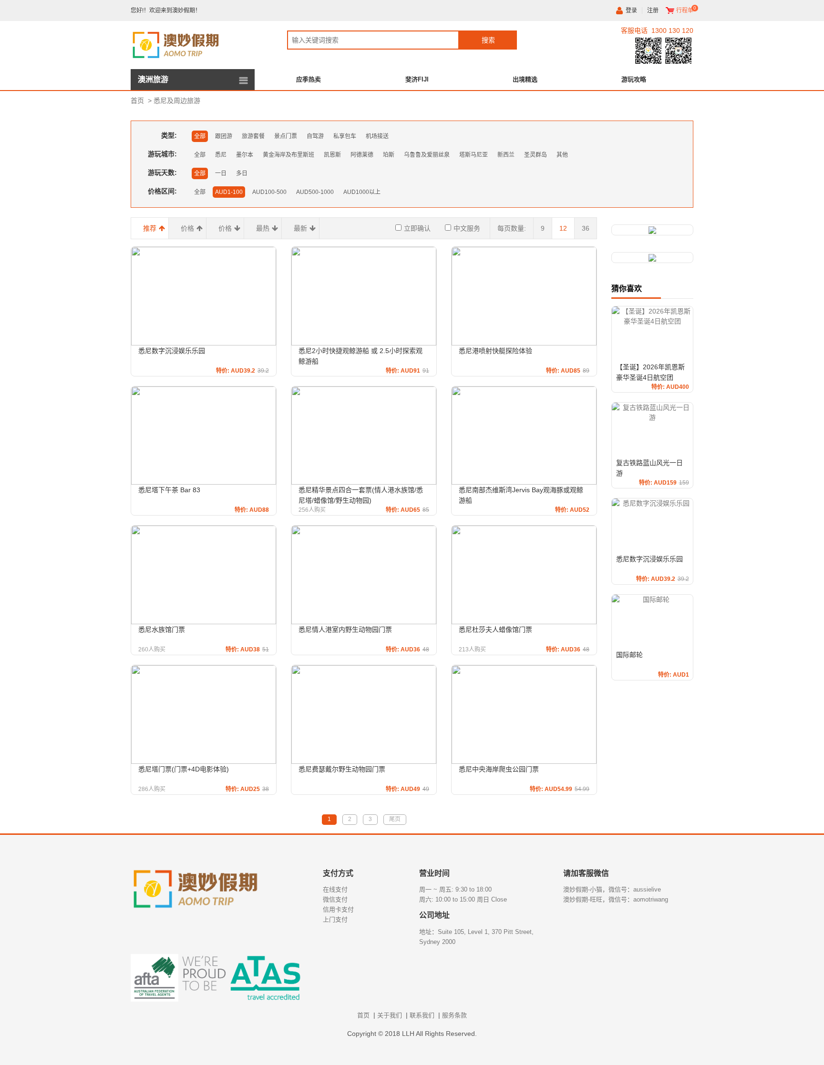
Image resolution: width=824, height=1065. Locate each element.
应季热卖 (308, 79)
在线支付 (335, 889)
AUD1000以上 (362, 192)
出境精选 (525, 79)
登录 (631, 10)
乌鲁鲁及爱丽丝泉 (427, 155)
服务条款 (454, 1015)
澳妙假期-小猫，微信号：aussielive (612, 889)
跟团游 (223, 136)
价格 (187, 228)
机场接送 (377, 136)
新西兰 (506, 155)
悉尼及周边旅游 (177, 100)
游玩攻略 (633, 79)
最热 (262, 228)
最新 (300, 228)
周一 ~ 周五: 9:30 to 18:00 (455, 889)
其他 (562, 155)
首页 (137, 100)
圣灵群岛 (535, 155)
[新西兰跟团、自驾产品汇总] (652, 229)
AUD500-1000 (315, 192)
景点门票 (285, 136)
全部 (200, 136)
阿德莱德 (361, 155)
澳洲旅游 (153, 79)
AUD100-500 (269, 192)
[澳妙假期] (193, 43)
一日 (221, 173)
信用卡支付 (338, 909)
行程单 (684, 10)
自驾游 (315, 136)
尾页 (395, 819)
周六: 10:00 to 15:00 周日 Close (463, 899)
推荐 (149, 228)
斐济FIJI (417, 79)
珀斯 (388, 155)
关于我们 (389, 1015)
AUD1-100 (229, 192)
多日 (241, 173)
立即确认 (417, 228)
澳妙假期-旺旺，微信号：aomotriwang (615, 899)
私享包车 (344, 136)
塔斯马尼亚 (473, 155)
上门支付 (335, 919)
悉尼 (221, 155)
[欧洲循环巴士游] (652, 257)
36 (585, 228)
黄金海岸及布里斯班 (288, 155)
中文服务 (466, 228)
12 (563, 228)
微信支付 (335, 899)
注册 (653, 10)
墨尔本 (244, 155)
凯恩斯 (332, 155)
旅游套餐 (253, 136)
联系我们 (422, 1015)
